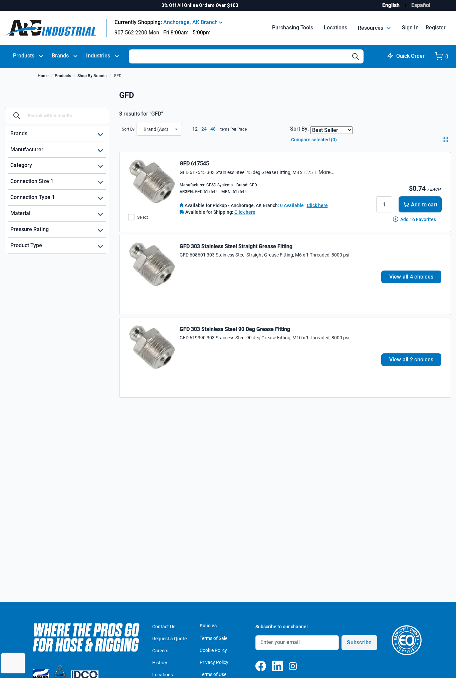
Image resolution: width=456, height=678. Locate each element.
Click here (317, 205)
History (159, 662)
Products (23, 55)
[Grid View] (447, 142)
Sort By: (299, 129)
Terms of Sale (213, 638)
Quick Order (410, 56)
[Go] (16, 115)
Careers (160, 650)
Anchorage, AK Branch (191, 22)
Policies (208, 625)
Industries (98, 55)
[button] (159, 129)
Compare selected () (313, 139)
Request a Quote (169, 638)
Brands (60, 55)
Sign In (410, 27)
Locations (335, 27)
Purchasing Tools (292, 27)
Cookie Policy (213, 650)
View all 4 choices (411, 277)
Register (436, 27)
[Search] (356, 56)
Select (142, 217)
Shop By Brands (91, 75)
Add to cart (424, 204)
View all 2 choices (411, 359)
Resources (371, 28)
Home (43, 75)
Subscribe (359, 642)
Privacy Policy (214, 662)
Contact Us (163, 626)
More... (326, 172)
